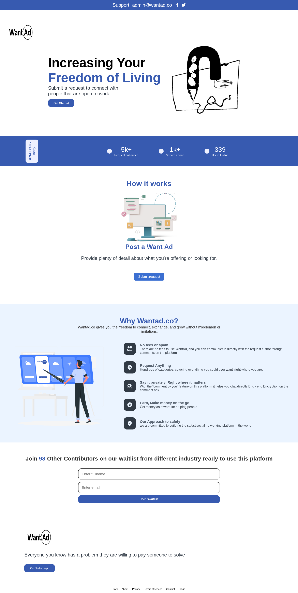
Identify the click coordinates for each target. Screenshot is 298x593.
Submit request (149, 276)
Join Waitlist (149, 499)
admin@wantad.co (152, 5)
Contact (170, 589)
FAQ (115, 589)
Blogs (182, 589)
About (125, 589)
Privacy (136, 589)
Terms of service (153, 589)
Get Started (61, 103)
